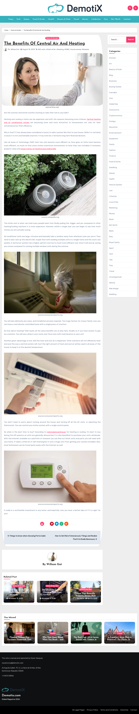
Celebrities (96, 19)
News (111, 231)
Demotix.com (11, 695)
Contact (127, 19)
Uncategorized (115, 277)
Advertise (124, 710)
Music (111, 219)
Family (112, 144)
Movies (85, 19)
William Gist (15, 49)
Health (51, 19)
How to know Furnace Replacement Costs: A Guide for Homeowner (19, 592)
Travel (76, 19)
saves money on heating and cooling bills (38, 149)
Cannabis (113, 92)
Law (111, 190)
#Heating (60, 49)
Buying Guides (115, 87)
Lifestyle (113, 196)
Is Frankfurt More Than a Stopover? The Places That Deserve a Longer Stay (119, 639)
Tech (18, 19)
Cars (106, 19)
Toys (111, 265)
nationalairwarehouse (56, 432)
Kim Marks (14, 595)
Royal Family (114, 242)
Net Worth (115, 19)
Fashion (112, 150)
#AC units (42, 49)
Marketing (113, 208)
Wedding (112, 294)
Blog (111, 75)
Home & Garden (52, 38)
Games (26, 19)
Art (110, 64)
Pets (111, 237)
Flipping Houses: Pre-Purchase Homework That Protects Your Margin (19, 639)
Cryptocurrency (115, 116)
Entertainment (115, 133)
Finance (112, 156)
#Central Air (51, 49)
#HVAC (67, 49)
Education (113, 127)
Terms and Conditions (109, 710)
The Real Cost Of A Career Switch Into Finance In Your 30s (86, 639)
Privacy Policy (92, 710)
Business (113, 81)
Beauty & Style (63, 19)
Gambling (113, 167)
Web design (114, 288)
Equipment (113, 139)
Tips (111, 260)
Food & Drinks (39, 19)
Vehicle (112, 283)
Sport (111, 248)
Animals (112, 58)
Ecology (112, 121)
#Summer (85, 49)
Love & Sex (113, 202)
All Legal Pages (78, 710)
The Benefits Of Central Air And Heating (44, 44)
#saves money (75, 49)
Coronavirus (114, 110)
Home (10, 19)
